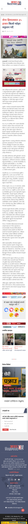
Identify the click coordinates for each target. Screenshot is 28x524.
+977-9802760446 (12, 500)
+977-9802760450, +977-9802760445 (14, 502)
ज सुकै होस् (6, 426)
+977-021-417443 (11, 498)
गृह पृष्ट (2, 14)
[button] (12, 359)
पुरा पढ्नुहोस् (17, 469)
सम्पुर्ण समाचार (18, 475)
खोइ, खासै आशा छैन (8, 423)
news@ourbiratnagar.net (15, 507)
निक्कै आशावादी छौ (8, 421)
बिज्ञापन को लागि (10, 475)
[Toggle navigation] (2, 9)
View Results (13, 429)
